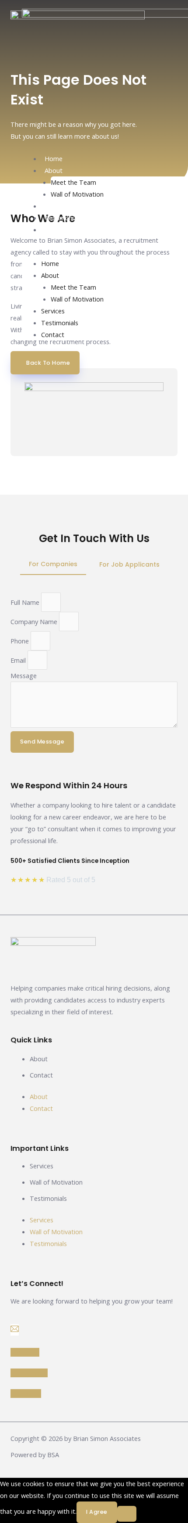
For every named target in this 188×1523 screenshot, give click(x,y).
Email (19, 660)
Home (54, 158)
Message (23, 675)
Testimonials (63, 217)
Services (56, 205)
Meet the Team (73, 182)
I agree (97, 1512)
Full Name (25, 602)
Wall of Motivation (77, 194)
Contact (56, 229)
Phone (20, 640)
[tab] (53, 564)
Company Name (34, 621)
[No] (126, 1514)
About (54, 170)
